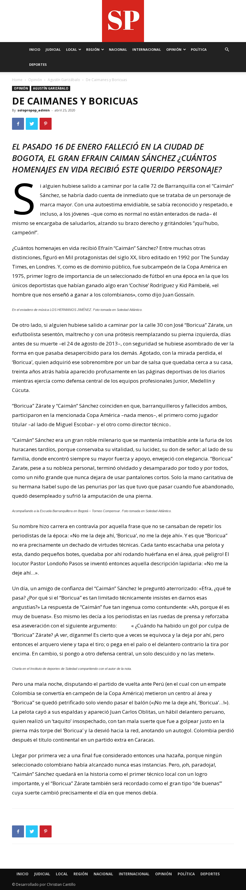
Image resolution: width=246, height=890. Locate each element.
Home (17, 79)
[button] (227, 50)
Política (199, 49)
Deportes (38, 64)
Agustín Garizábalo (64, 79)
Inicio (34, 49)
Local (71, 49)
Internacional (146, 49)
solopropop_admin (33, 110)
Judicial (53, 49)
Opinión (174, 49)
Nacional (118, 49)
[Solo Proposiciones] (123, 21)
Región (93, 49)
